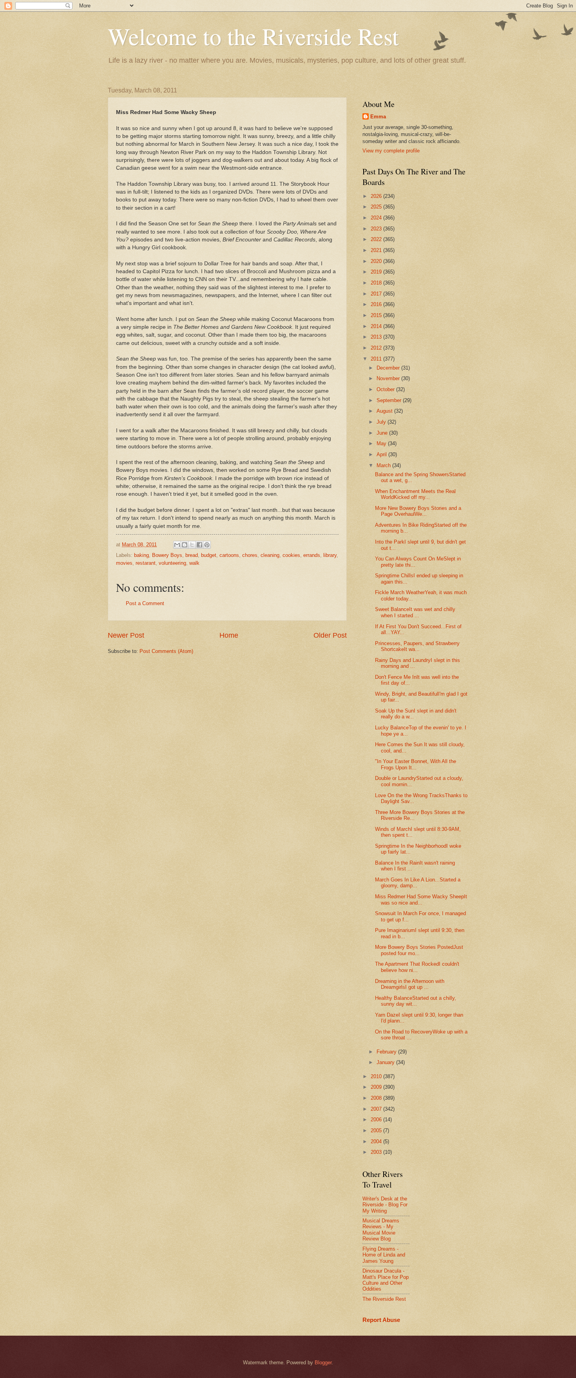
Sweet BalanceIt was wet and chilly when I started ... (415, 612)
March (384, 465)
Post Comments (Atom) (166, 651)
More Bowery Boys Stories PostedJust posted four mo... (419, 950)
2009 (377, 1087)
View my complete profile (391, 151)
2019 (377, 272)
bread (191, 555)
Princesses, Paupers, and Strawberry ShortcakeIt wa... (417, 646)
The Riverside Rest (384, 1299)
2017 (377, 294)
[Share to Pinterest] (207, 545)
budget (208, 555)
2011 (377, 359)
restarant (146, 563)
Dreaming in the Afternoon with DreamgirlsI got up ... (409, 984)
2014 (377, 326)
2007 (377, 1109)
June (383, 433)
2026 (377, 196)
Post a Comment (145, 603)
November (389, 378)
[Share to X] (192, 545)
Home (228, 635)
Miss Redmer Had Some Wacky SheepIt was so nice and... (421, 899)
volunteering (172, 563)
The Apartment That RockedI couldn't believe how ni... (417, 967)
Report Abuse (381, 1319)
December (389, 368)
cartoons (229, 555)
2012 (377, 348)
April (382, 454)
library (330, 555)
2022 (377, 239)
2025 (377, 207)
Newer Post (126, 635)
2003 (377, 1152)
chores (249, 555)
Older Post (330, 635)
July (382, 422)
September (390, 400)
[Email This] (177, 545)
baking (141, 555)
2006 (377, 1119)
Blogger (323, 1362)
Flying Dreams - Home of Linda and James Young (383, 1255)
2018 (377, 283)
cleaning (270, 555)
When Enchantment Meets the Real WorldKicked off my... (415, 494)
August (385, 411)
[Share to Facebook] (199, 545)
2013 (377, 337)
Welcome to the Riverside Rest (253, 36)
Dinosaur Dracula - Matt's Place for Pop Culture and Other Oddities (385, 1280)
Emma (378, 117)
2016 (377, 304)
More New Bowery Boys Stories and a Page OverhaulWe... (418, 511)
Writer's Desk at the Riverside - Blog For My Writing (385, 1205)
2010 (377, 1076)
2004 (377, 1141)
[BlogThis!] (184, 545)
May (382, 443)
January (386, 1062)
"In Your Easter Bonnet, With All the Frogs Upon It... (415, 764)
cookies (291, 555)
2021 (377, 250)
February (387, 1052)
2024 (377, 218)
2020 (377, 261)
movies (124, 563)
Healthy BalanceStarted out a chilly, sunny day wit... (415, 1001)
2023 (377, 229)
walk (194, 563)
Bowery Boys (167, 555)
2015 (377, 315)
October (386, 389)
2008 (377, 1098)
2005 (377, 1130)
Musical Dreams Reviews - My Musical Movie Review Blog (380, 1230)
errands (311, 555)
